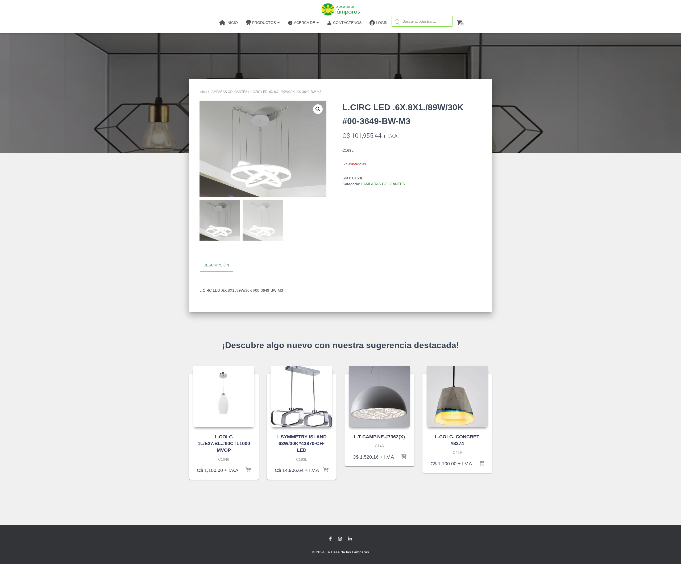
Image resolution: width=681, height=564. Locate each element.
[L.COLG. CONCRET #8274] (457, 396)
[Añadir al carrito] (248, 470)
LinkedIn (350, 539)
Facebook (330, 539)
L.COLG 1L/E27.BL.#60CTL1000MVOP (224, 443)
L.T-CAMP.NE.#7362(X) (379, 436)
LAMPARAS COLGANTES (228, 92)
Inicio (203, 92)
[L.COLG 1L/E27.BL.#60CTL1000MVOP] (223, 396)
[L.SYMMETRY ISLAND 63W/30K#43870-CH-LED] (301, 396)
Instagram (339, 539)
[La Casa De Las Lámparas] (340, 9)
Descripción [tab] (216, 265)
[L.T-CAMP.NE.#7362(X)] (379, 396)
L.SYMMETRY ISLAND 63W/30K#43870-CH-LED (301, 443)
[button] (318, 109)
